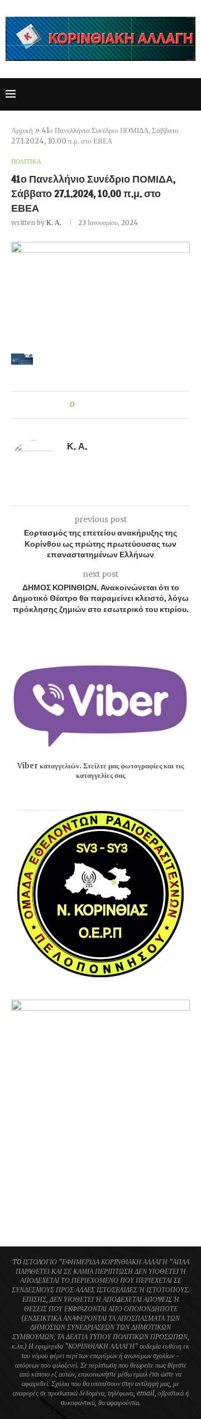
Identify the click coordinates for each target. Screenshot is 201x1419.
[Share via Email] (124, 405)
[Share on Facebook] (92, 405)
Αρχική (22, 130)
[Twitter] (115, 94)
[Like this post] (80, 405)
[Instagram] (127, 94)
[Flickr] (162, 94)
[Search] (189, 94)
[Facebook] (103, 94)
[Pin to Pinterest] (114, 405)
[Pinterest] (139, 94)
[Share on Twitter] (103, 405)
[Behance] (174, 94)
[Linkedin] (150, 94)
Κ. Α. (53, 222)
